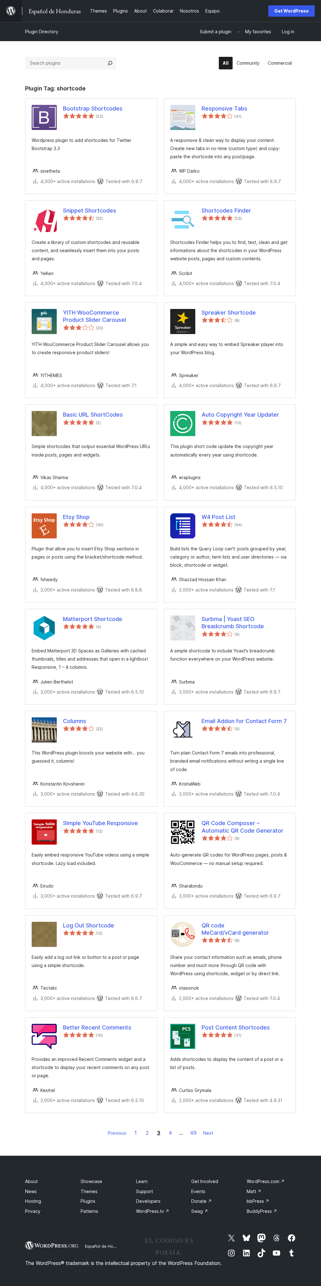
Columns (74, 721)
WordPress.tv (152, 1211)
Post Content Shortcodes (236, 1027)
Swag (199, 1211)
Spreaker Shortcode (229, 312)
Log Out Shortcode (88, 925)
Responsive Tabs (224, 108)
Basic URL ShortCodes (93, 414)
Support (144, 1191)
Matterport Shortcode (92, 619)
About (31, 1181)
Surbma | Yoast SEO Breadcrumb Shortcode (233, 622)
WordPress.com (266, 1181)
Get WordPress (291, 11)
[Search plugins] (110, 63)
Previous (117, 1133)
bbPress (258, 1201)
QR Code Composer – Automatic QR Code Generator (242, 827)
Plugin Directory (41, 31)
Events (198, 1191)
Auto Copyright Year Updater (240, 414)
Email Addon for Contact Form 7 (244, 721)
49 (193, 1133)
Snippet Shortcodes (89, 210)
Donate (201, 1201)
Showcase (91, 1181)
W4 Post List (218, 517)
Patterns (89, 1211)
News (31, 1191)
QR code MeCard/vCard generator (235, 929)
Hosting (33, 1201)
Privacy (32, 1211)
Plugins (88, 1201)
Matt (254, 1191)
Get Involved (204, 1181)
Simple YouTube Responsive (100, 823)
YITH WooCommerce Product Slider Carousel (94, 316)
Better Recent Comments (97, 1027)
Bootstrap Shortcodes (93, 108)
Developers (148, 1201)
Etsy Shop (76, 517)
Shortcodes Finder (226, 210)
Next (208, 1133)
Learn (142, 1181)
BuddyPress (262, 1211)
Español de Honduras (106, 1246)
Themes (89, 1191)
